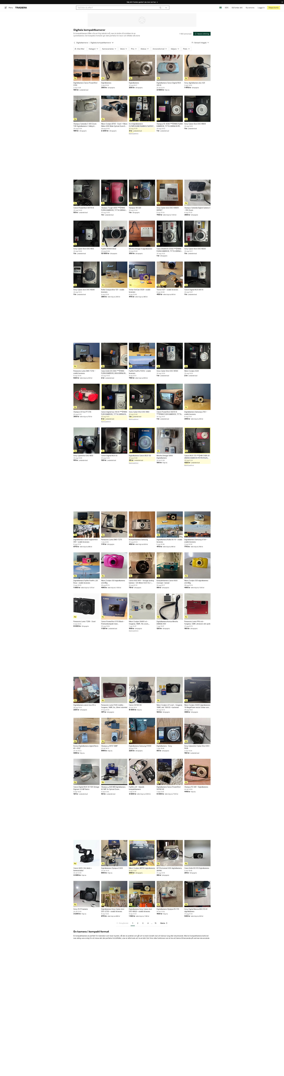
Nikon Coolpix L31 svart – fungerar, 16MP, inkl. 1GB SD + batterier (169, 706)
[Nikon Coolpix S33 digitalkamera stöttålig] (114, 565)
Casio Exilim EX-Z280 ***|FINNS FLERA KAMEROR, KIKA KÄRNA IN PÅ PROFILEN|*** (113, 372)
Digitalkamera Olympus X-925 (112, 868)
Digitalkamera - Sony (164, 746)
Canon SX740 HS (135, 705)
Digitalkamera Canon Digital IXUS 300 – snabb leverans (85, 541)
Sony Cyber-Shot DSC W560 (167, 371)
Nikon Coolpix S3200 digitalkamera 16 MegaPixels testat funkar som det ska (197, 706)
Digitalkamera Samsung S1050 (140, 746)
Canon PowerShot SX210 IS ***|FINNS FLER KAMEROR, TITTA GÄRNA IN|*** (169, 413)
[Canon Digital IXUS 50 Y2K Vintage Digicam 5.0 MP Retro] (86, 772)
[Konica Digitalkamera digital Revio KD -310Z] (86, 731)
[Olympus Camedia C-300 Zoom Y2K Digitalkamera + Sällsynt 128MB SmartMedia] (86, 109)
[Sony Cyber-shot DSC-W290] (86, 275)
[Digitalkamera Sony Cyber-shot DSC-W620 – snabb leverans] (142, 894)
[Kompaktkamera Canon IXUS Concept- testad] (170, 565)
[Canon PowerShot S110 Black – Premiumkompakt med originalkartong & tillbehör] (114, 606)
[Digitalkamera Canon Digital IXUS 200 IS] (170, 68)
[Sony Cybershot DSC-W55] (86, 440)
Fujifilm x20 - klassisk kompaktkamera (136, 788)
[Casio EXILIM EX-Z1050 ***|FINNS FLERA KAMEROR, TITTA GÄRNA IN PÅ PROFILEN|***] (170, 234)
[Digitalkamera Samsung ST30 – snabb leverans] (197, 524)
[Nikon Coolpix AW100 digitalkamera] (142, 853)
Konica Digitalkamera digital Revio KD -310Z (85, 747)
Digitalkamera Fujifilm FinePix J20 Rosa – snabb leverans (85, 582)
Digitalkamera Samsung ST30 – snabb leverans (195, 541)
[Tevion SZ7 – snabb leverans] (170, 275)
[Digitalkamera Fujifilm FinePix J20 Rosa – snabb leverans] (86, 565)
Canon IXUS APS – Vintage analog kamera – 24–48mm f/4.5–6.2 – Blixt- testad (141, 582)
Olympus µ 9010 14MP (109, 746)
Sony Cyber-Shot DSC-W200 (195, 249)
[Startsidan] (21, 8)
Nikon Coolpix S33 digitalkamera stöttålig (113, 582)
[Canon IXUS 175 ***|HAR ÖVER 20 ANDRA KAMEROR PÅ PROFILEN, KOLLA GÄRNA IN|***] (197, 440)
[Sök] (160, 7)
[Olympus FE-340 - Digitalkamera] (197, 772)
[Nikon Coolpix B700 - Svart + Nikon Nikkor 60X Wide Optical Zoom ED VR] (114, 109)
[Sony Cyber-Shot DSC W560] (170, 356)
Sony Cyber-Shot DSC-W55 (83, 249)
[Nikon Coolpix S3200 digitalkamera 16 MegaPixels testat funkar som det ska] (197, 690)
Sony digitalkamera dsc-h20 (194, 83)
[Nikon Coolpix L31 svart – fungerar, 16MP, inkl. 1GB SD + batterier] (170, 690)
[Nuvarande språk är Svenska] (220, 8)
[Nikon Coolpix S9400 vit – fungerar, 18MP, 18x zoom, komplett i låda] (142, 606)
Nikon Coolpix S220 (191, 371)
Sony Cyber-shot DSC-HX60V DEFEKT (168, 209)
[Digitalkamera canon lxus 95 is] (86, 690)
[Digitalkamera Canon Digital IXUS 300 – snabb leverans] (86, 524)
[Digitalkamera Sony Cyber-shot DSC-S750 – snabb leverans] (114, 894)
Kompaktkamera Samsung (138, 539)
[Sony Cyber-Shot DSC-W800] (197, 109)
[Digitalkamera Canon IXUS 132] (142, 440)
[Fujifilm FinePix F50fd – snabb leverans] (142, 356)
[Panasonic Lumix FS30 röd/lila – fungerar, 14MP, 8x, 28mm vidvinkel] (114, 690)
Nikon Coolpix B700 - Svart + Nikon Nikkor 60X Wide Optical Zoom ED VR (114, 125)
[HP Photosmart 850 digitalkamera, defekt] (170, 853)
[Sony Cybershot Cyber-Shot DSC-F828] (197, 731)
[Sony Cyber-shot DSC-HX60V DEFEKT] (170, 193)
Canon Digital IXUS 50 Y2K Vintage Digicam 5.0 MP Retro (86, 788)
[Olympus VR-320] (142, 193)
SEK (226, 8)
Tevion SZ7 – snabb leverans (167, 290)
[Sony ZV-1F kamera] (86, 894)
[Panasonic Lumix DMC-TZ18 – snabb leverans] (86, 356)
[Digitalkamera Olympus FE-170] (170, 894)
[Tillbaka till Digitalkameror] (74, 42)
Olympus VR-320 (135, 208)
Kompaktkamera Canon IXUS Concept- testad (167, 582)
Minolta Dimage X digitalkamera (140, 249)
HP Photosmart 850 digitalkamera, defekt (169, 869)
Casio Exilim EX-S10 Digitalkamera (196, 868)
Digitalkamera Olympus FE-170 (168, 909)
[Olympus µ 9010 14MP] (114, 731)
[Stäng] (282, 2)
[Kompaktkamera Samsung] (142, 524)
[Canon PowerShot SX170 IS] (86, 193)
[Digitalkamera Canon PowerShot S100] (86, 68)
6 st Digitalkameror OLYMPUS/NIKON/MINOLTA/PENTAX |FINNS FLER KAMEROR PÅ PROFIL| (142, 125)
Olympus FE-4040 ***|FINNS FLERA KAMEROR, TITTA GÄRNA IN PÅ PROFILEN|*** (170, 125)
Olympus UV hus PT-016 (82, 412)
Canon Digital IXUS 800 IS (193, 290)
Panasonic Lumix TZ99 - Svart (84, 621)
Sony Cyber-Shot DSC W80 (139, 412)
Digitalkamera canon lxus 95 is (84, 705)
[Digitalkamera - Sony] (170, 731)
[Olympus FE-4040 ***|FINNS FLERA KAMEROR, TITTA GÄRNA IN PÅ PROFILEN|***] (170, 109)
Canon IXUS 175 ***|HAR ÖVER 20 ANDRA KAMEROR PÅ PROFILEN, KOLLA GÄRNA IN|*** (197, 457)
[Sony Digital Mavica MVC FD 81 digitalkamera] (197, 894)
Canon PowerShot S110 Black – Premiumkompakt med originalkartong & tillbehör (112, 623)
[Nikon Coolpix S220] (197, 356)
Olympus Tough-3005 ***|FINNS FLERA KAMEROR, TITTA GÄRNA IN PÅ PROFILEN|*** (114, 209)
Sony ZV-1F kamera (80, 909)
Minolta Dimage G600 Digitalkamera (165, 457)
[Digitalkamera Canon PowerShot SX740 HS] (170, 772)
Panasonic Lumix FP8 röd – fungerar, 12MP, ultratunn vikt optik (197, 623)
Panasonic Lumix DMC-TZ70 (111, 539)
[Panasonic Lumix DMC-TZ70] (114, 524)
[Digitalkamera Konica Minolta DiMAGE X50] (170, 606)
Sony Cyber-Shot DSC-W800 (195, 124)
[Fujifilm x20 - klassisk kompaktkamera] (142, 772)
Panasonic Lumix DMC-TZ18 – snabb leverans (84, 372)
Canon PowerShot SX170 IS (83, 208)
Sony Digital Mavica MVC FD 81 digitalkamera (195, 910)
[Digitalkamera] (114, 68)
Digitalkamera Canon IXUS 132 (140, 455)
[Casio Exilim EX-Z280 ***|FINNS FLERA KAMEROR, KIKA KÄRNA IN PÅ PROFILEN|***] (114, 356)
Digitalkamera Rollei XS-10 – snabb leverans (169, 541)
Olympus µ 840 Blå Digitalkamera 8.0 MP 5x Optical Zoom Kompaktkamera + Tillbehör (113, 788)
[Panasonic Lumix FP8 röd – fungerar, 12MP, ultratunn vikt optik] (197, 606)
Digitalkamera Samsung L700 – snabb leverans (195, 413)
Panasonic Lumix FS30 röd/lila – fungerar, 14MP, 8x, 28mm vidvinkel (114, 706)
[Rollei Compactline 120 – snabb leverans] (114, 275)
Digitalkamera (106, 83)
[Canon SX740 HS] (142, 690)
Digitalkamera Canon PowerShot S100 (85, 84)
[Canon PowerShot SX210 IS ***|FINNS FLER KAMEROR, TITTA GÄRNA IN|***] (170, 397)
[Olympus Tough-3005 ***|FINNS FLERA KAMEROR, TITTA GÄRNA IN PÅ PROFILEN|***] (114, 193)
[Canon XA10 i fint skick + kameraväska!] (86, 853)
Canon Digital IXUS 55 (109, 455)
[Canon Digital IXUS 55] (114, 440)
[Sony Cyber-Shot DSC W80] (142, 396)
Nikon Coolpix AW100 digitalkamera (142, 868)
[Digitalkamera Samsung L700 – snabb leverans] (197, 397)
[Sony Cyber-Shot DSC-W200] (197, 234)
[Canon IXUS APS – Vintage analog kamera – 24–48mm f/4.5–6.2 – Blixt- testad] (142, 565)
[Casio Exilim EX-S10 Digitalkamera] (197, 853)
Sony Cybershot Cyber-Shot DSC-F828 (197, 747)
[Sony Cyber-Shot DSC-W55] (86, 234)
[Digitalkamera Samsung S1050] (142, 731)
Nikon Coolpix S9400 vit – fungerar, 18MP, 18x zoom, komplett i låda (139, 623)
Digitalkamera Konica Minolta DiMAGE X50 (167, 623)
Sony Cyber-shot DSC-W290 (84, 290)
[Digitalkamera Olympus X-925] (114, 853)
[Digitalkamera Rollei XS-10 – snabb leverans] (170, 524)
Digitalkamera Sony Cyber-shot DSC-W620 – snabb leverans (140, 910)
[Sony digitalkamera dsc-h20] (197, 68)
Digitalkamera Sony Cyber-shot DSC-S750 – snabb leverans (112, 910)
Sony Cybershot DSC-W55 (83, 455)
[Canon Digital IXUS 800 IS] (197, 275)
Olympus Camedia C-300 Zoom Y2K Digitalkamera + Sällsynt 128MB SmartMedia (84, 125)
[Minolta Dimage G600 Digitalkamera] (170, 440)
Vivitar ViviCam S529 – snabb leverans (139, 291)
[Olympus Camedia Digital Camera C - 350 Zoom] (197, 193)
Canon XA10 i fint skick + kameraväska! (82, 869)
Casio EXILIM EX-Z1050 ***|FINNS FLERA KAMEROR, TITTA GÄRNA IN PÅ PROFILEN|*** (169, 250)
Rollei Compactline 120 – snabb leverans (112, 291)
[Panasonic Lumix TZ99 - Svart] (86, 606)
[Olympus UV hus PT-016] (86, 397)
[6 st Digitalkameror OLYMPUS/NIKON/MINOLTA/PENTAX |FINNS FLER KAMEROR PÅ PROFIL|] (142, 108)
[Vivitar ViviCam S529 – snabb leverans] (142, 275)
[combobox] (119, 7)
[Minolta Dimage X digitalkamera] (142, 234)
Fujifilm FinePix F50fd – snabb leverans (140, 372)
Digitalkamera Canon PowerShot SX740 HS (169, 788)
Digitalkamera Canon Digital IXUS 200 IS (169, 84)
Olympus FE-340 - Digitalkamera (196, 787)
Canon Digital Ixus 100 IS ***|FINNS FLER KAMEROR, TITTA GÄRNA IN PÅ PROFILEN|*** (114, 413)
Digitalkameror (82, 43)
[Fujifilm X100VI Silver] (114, 234)
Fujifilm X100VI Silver (108, 249)
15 (155, 923)
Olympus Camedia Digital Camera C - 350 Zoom (197, 209)
